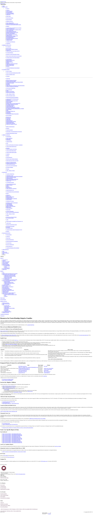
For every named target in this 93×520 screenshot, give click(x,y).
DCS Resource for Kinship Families (7, 379)
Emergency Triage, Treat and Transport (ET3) (13, 103)
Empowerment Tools (7, 306)
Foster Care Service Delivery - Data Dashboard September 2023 (12, 442)
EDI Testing (8, 227)
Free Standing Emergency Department (12, 104)
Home (3, 251)
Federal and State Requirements (11, 184)
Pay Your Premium (3, 487)
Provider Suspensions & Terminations (12, 241)
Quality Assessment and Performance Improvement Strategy (15, 85)
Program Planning (9, 19)
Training (7, 215)
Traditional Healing (9, 141)
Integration (7, 148)
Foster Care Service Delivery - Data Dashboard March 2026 (11, 433)
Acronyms (7, 10)
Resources (7, 66)
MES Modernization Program (10, 36)
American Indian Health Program (11, 146)
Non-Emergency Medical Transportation (12, 113)
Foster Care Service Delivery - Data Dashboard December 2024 (12, 438)
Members (7, 155)
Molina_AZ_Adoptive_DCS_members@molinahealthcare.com (28, 367)
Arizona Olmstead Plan (9, 30)
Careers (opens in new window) (5, 505)
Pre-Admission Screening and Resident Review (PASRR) (15, 108)
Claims (7, 90)
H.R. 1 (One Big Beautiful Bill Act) (7, 286)
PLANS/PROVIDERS (5, 69)
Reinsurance (8, 84)
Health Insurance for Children (4, 489)
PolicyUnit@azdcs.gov (10, 457)
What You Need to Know (10, 65)
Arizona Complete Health (48, 369)
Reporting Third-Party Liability (11, 81)
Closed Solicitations (9, 204)
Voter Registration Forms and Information (12, 191)
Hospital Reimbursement (10, 122)
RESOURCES (4, 172)
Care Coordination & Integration (11, 31)
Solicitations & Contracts (10, 201)
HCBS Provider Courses (8, 277)
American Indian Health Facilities (11, 152)
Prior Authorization (9, 89)
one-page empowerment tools (83, 335)
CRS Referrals (8, 99)
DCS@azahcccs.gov (44, 461)
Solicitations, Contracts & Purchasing (12, 202)
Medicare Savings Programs (10, 92)
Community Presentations (10, 13)
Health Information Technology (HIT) (12, 35)
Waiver (7, 185)
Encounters (8, 83)
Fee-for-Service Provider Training (11, 217)
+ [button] (0, 472)
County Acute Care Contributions (11, 188)
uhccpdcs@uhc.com (22, 372)
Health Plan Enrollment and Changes (12, 63)
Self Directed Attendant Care (10, 111)
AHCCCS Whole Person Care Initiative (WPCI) (13, 29)
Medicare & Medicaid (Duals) (8, 282)
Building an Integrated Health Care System (8, 280)
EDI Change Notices (9, 228)
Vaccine (5, 266)
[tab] (47, 265)
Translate (49, 513)
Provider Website (8, 109)
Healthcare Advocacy (9, 21)
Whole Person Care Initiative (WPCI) (8, 293)
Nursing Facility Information (10, 106)
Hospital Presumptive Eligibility (11, 121)
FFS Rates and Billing (9, 167)
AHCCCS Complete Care (10, 28)
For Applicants (8, 46)
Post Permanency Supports (18, 392)
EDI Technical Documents (10, 226)
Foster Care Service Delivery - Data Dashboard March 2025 (11, 437)
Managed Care (8, 117)
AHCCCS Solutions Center (10, 74)
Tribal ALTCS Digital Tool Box (11, 162)
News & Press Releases (9, 12)
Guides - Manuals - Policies (10, 170)
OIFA (3, 253)
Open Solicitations (9, 203)
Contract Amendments (9, 205)
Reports (7, 193)
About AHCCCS (5, 259)
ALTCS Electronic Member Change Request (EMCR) (14, 82)
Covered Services (9, 59)
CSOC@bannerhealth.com (23, 370)
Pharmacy (7, 62)
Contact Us (2, 502)
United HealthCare (47, 372)
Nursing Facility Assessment (10, 123)
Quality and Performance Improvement (12, 179)
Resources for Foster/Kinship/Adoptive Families (13, 24)
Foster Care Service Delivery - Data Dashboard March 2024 (11, 440)
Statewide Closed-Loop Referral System (10, 294)
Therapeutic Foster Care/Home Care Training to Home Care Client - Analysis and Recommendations (17, 427)
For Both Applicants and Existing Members (12, 57)
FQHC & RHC (8, 119)
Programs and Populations (10, 91)
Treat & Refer (8, 112)
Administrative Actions (9, 175)
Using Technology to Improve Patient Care (8, 292)
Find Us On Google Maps (4, 477)
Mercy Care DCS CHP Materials (7, 380)
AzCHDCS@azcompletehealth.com (24, 369)
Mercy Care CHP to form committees (11, 344)
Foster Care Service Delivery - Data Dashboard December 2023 (12, 441)
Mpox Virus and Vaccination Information (12, 212)
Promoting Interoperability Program (11, 133)
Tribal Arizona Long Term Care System (12, 160)
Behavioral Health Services (10, 60)
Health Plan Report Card (10, 190)
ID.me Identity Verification (10, 105)
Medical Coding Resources (10, 126)
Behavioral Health (7, 281)
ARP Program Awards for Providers (9, 275)
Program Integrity (9, 234)
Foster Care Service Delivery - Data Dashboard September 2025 (12, 435)
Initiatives (7, 26)
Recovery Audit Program (10, 244)
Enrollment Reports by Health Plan (11, 198)
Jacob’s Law (16, 340)
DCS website (6, 455)
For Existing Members (9, 52)
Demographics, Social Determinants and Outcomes (14, 131)
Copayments (8, 118)
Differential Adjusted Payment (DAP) (12, 100)
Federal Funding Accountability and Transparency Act (14, 221)
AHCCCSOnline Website (4, 495)
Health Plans (8, 78)
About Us (7, 8)
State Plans (8, 186)
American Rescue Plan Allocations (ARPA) (9, 274)
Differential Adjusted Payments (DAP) (12, 32)
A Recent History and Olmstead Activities (10, 279)
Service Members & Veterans (6, 311)
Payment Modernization (10, 37)
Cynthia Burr (45, 376)
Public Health (8, 209)
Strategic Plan (8, 14)
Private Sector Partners (5, 264)
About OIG (8, 236)
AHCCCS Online (9, 71)
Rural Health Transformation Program (12, 38)
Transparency (8, 43)
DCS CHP (45, 366)
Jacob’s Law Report (58, 446)
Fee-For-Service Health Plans (10, 88)
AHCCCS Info (4, 252)
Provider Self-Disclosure (10, 239)
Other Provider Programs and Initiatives (12, 97)
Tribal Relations (8, 136)
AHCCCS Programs (9, 11)
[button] (3, 468)
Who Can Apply (8, 48)
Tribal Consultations (9, 138)
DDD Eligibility (6, 389)
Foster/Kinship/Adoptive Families (9, 308)
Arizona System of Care (6, 402)
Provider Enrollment (3, 493)
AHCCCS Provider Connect (10, 95)
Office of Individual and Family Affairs (12, 23)
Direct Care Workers (9, 101)
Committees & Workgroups (4, 314)
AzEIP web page (30, 391)
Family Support (6, 307)
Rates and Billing (8, 115)
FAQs (7, 143)
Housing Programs (5, 285)
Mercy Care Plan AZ (47, 371)
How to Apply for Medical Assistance (12, 49)
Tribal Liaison (8, 139)
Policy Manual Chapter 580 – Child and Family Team (10, 403)
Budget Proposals (9, 187)
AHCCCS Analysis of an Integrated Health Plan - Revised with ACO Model (14, 451)
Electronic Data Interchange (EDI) (11, 224)
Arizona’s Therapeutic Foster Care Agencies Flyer (10, 424)
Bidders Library (8, 207)
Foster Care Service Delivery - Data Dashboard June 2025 (11, 436)
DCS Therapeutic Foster (6, 423)
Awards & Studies (5, 263)
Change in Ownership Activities (11, 177)
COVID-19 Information (10, 211)
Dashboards (8, 195)
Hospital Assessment (9, 120)
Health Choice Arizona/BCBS (48, 368)
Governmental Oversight (10, 182)
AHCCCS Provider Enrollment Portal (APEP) (13, 72)
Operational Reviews (9, 178)
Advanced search (2, 3)
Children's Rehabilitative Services (9, 283)
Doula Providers (8, 102)
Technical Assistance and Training (11, 149)
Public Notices (8, 16)
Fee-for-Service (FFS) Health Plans (11, 165)
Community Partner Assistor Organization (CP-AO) (14, 229)
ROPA (7, 110)
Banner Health (46, 370)
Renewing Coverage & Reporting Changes (12, 54)
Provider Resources (9, 157)
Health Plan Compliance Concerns (11, 124)
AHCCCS (2, 256)
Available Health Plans (30, 324)
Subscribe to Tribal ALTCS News (11, 163)
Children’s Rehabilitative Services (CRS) (8, 387)
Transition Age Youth (5, 312)
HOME (3, 6)
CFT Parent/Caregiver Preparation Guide (8, 401)
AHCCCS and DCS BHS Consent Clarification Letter (8, 411)
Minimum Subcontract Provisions (11, 80)
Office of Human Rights (10, 22)
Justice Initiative (6, 284)
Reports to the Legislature (10, 196)
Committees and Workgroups (10, 41)
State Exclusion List (9, 246)
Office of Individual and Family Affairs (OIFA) (9, 335)
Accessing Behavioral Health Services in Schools (9, 273)
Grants (7, 219)
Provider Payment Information (7, 289)
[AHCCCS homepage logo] (3, 1)
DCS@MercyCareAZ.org (23, 366)
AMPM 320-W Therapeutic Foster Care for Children (37, 418)
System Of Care (8, 180)
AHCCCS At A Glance (5, 261)
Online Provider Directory (10, 64)
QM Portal (7, 76)
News (5, 295)
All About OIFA (6, 305)
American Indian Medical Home (11, 150)
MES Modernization (5, 287)
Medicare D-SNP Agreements (10, 206)
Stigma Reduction (7, 310)
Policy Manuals (2, 496)
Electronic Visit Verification (10, 33)
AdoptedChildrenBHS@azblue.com (24, 368)
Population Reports (9, 197)
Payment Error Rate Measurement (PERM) (12, 107)
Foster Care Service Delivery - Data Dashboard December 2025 (12, 434)
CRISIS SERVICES (5, 249)
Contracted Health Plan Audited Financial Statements (14, 176)
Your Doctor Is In (7, 267)
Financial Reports (9, 199)
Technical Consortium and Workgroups (12, 86)
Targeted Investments (9, 39)
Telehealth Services (9, 40)
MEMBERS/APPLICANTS (6, 45)
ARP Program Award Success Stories (10, 276)
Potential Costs (8, 50)
